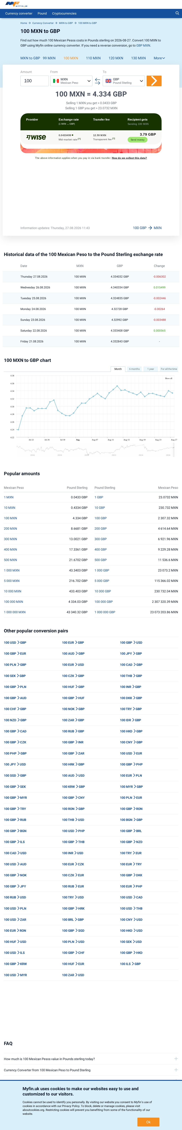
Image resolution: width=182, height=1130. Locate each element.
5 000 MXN (12, 580)
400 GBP (101, 549)
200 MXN (10, 528)
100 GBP (101, 518)
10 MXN (9, 507)
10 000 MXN (12, 591)
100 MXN (70, 58)
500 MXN (10, 560)
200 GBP (101, 528)
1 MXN (9, 497)
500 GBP (101, 560)
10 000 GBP (103, 591)
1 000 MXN (12, 570)
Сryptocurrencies (64, 13)
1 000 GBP (102, 570)
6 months (134, 369)
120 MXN (116, 58)
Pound (42, 13)
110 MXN (93, 58)
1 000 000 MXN (15, 612)
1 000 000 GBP (105, 612)
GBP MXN (143, 45)
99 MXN (49, 58)
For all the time (169, 369)
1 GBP (99, 497)
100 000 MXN (13, 601)
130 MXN (138, 58)
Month (118, 369)
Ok (148, 1122)
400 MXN (10, 549)
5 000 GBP (102, 580)
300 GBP (101, 539)
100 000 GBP (104, 601)
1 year (150, 369)
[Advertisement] (91, 195)
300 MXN (10, 539)
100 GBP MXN (147, 228)
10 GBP (100, 507)
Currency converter (18, 13)
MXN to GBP (30, 58)
